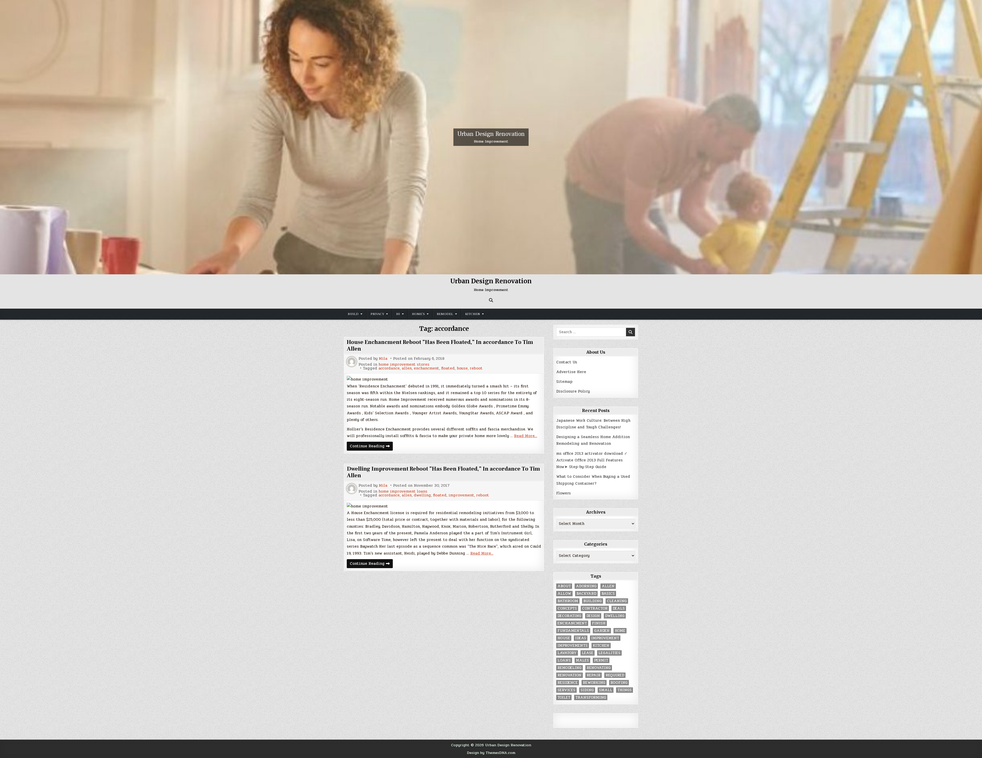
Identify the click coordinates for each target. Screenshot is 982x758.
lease (587, 653)
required (615, 675)
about (564, 586)
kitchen (601, 645)
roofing (619, 682)
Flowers (563, 493)
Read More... (525, 436)
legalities (609, 653)
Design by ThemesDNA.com (491, 752)
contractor (595, 608)
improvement (461, 495)
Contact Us (566, 362)
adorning (586, 586)
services (566, 690)
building (592, 601)
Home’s (418, 314)
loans (564, 660)
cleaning (617, 601)
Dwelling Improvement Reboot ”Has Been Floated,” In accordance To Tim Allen (443, 472)
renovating (599, 667)
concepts (567, 608)
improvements (572, 645)
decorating (569, 616)
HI (398, 314)
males (582, 660)
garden (602, 630)
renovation (569, 675)
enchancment (426, 368)
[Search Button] (491, 300)
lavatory (567, 653)
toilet (563, 697)
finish (599, 623)
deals (619, 608)
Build (353, 314)
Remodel (445, 314)
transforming (590, 697)
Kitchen (472, 314)
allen (407, 368)
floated (448, 368)
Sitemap (564, 381)
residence (567, 682)
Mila (383, 359)
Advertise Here (571, 372)
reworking (594, 682)
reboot (476, 368)
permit (601, 660)
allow (564, 593)
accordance (389, 368)
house (462, 368)
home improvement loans (402, 491)
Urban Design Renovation (491, 134)
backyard (586, 593)
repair (593, 675)
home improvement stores (403, 364)
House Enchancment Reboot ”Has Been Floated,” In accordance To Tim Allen (440, 345)
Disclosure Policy (573, 391)
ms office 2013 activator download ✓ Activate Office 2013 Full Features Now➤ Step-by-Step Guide (592, 460)
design (593, 616)
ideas (580, 638)
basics (608, 593)
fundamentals (573, 630)
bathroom (567, 601)
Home (620, 630)
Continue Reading (371, 447)
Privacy (377, 314)
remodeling (569, 667)
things (624, 690)
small (605, 690)
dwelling (422, 495)
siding (587, 690)
